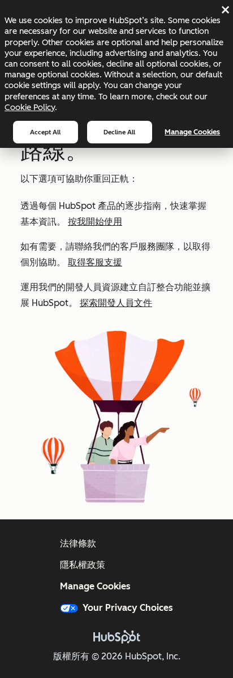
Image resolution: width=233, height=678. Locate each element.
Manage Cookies (192, 132)
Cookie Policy (30, 107)
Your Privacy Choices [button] (128, 607)
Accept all (45, 132)
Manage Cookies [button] (95, 586)
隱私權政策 (82, 564)
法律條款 (78, 543)
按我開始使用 (95, 221)
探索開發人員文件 (116, 303)
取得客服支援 (95, 262)
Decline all (119, 132)
